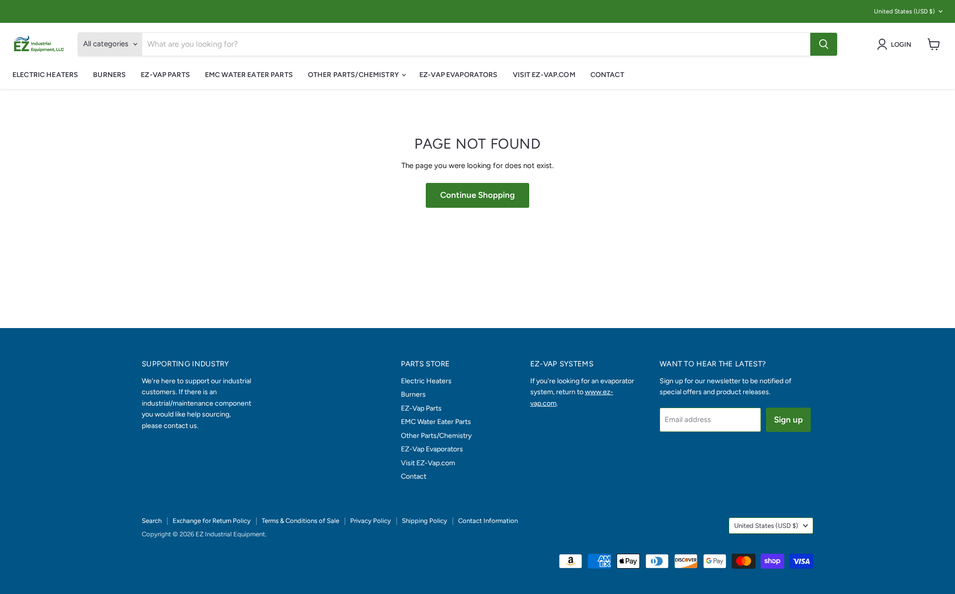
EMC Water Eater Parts (249, 75)
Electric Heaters (45, 75)
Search (152, 520)
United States (904, 11)
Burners (109, 75)
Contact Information (488, 520)
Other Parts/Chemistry (354, 75)
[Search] (823, 44)
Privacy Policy (370, 520)
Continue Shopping (477, 195)
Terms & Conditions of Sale (300, 520)
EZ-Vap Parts (165, 75)
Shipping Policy (424, 520)
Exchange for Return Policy (212, 520)
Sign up (788, 419)
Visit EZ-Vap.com (544, 75)
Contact (607, 75)
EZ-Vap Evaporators (458, 75)
